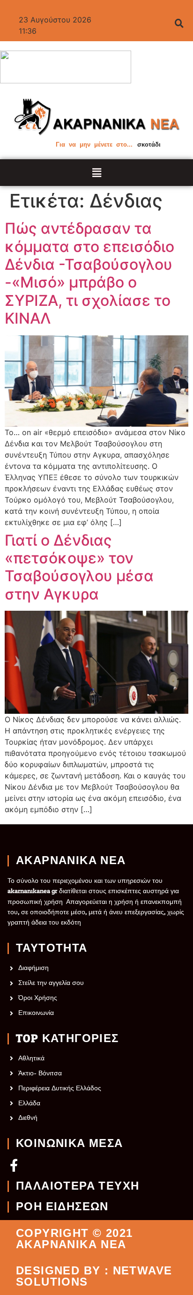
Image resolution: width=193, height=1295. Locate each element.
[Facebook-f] (13, 1165)
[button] (97, 172)
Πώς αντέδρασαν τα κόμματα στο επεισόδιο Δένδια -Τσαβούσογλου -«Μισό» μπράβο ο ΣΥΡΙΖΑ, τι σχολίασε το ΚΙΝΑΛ (89, 273)
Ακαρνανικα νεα (71, 860)
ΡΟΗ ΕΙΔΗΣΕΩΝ (62, 1207)
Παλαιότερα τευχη (77, 1186)
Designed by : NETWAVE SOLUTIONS (94, 1276)
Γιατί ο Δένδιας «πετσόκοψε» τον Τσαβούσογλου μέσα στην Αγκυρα (79, 567)
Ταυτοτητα (52, 948)
